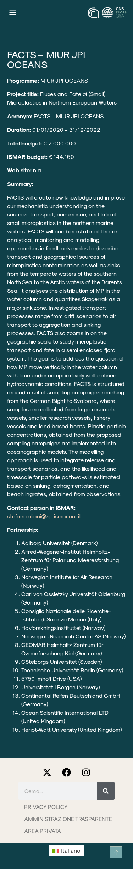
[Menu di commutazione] (13, 13)
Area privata (42, 830)
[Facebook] (67, 772)
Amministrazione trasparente (68, 818)
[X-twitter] (47, 772)
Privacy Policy (45, 806)
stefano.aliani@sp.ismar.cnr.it (44, 516)
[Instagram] (86, 772)
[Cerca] (106, 791)
